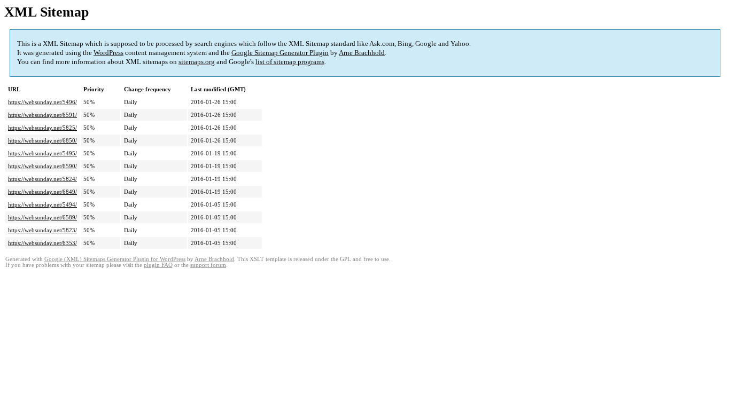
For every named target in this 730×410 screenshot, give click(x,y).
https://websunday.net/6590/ (42, 166)
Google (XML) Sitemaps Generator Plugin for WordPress (114, 259)
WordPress (108, 53)
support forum (208, 265)
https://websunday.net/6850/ (42, 140)
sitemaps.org (196, 62)
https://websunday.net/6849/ (42, 191)
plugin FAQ (158, 265)
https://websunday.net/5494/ (42, 204)
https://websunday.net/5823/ (42, 230)
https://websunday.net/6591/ (42, 115)
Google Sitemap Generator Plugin (280, 53)
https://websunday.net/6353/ (42, 243)
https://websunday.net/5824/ (42, 179)
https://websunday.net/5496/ (42, 102)
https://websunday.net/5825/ (42, 127)
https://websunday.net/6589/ (42, 217)
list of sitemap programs (289, 62)
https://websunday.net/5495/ (42, 153)
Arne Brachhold (362, 53)
